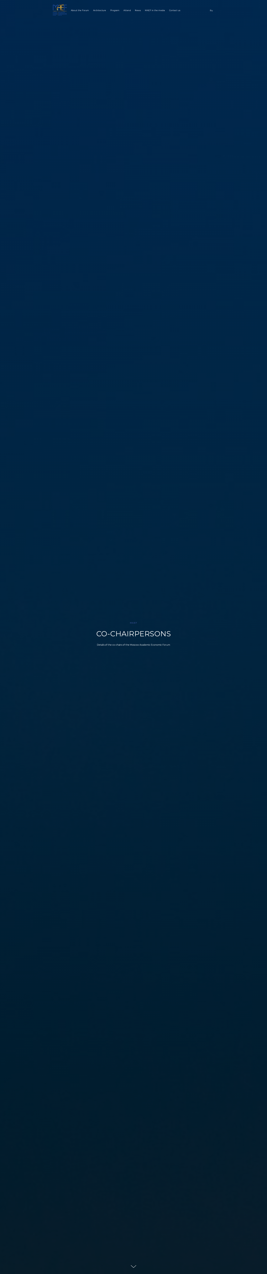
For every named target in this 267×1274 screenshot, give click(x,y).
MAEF (133, 623)
